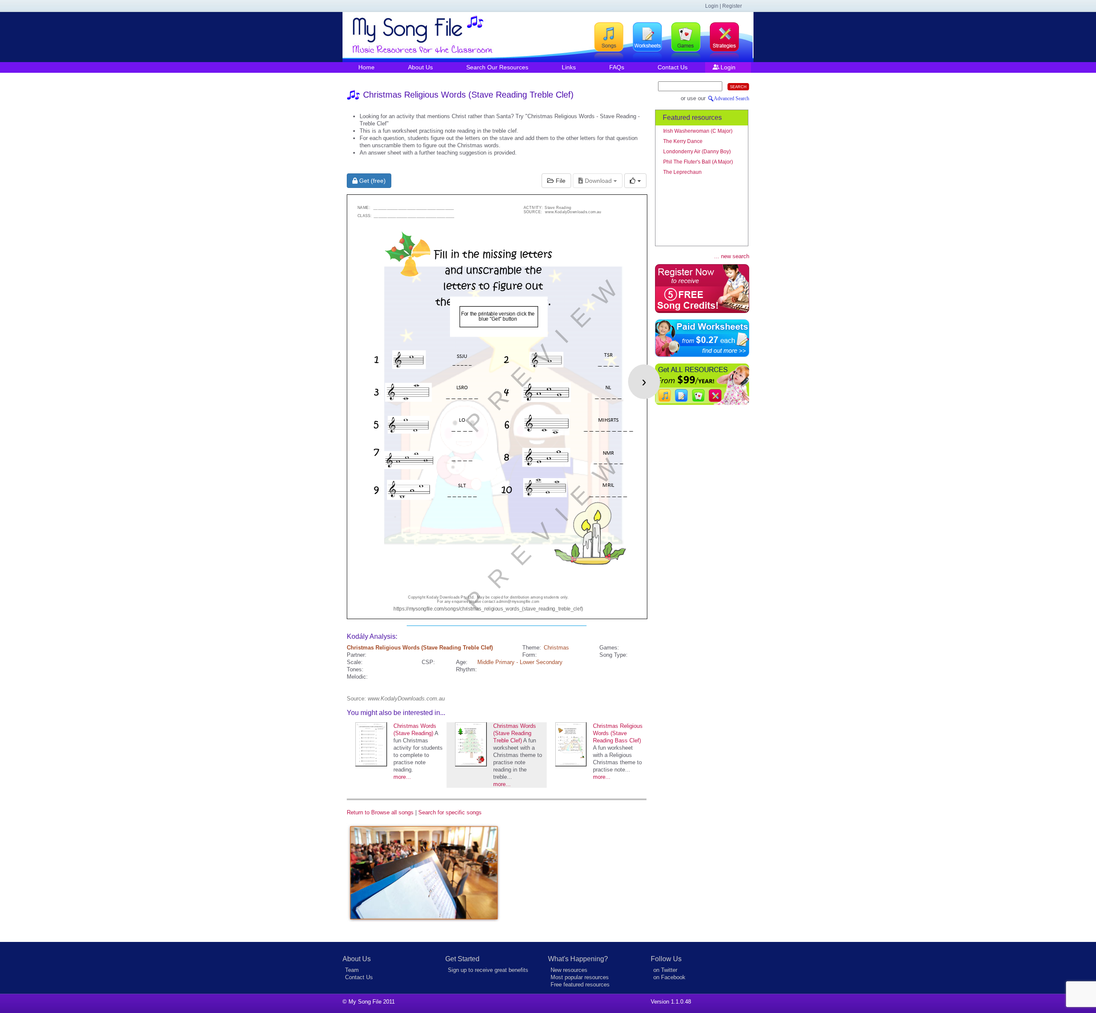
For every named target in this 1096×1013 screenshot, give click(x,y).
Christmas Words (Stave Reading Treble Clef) (514, 733)
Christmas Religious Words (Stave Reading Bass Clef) (618, 733)
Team (352, 970)
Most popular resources (580, 977)
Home (366, 67)
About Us (420, 67)
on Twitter (665, 970)
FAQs (616, 67)
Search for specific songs (450, 812)
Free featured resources (580, 984)
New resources (569, 970)
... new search (731, 256)
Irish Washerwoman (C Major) (698, 131)
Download (598, 180)
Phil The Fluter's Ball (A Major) (698, 162)
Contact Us (673, 67)
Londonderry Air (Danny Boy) (697, 152)
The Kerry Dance (683, 141)
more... (402, 777)
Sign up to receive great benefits (488, 970)
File (560, 180)
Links (569, 67)
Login (728, 67)
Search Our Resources (497, 67)
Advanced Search (731, 98)
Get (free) (371, 180)
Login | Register (723, 6)
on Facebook (669, 977)
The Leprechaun (682, 172)
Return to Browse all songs (380, 812)
